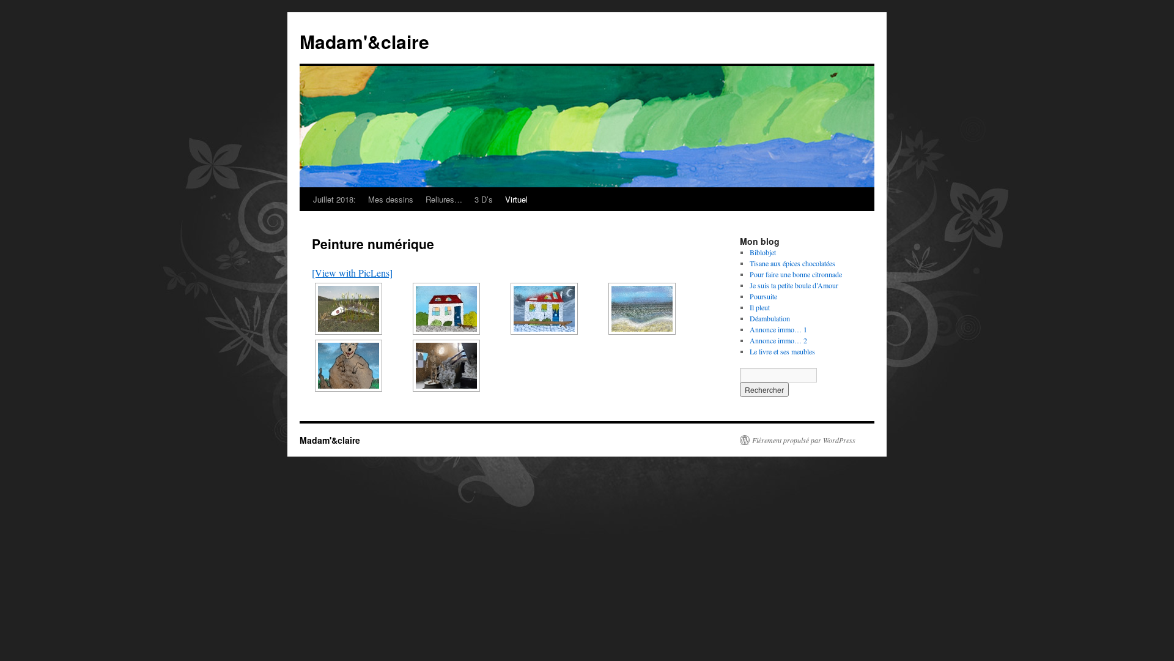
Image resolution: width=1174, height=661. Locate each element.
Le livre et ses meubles (782, 351)
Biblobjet (763, 252)
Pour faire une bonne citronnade (796, 274)
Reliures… (444, 199)
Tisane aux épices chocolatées (792, 263)
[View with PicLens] (352, 272)
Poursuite (763, 296)
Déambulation (770, 318)
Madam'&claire (364, 41)
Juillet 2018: (334, 199)
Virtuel (516, 199)
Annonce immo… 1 (778, 329)
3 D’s (483, 199)
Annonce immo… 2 (778, 340)
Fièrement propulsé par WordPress (803, 440)
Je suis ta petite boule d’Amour (794, 285)
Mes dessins (390, 199)
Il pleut (760, 307)
